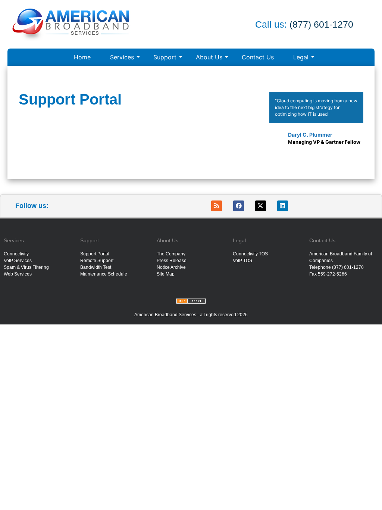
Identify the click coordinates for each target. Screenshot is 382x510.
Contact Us (258, 57)
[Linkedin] (282, 205)
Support (164, 57)
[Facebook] (238, 205)
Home (82, 57)
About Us (209, 57)
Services (122, 57)
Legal (301, 57)
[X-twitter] (260, 205)
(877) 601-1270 (320, 24)
